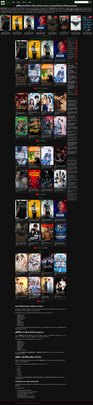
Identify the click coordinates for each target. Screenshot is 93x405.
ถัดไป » (46, 88)
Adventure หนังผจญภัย (72, 94)
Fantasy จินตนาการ (72, 54)
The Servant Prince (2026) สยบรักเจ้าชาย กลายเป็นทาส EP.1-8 (72, 128)
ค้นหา (90, 2)
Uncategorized (72, 92)
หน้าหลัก (8, 2)
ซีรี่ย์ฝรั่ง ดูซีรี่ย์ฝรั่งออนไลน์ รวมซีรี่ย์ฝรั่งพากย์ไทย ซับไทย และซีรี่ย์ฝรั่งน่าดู (72, 67)
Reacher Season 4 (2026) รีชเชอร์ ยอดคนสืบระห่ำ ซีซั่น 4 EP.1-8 (72, 113)
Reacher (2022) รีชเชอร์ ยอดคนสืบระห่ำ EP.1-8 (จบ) (72, 101)
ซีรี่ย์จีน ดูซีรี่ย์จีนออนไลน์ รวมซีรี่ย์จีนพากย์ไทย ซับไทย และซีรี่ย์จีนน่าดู (72, 72)
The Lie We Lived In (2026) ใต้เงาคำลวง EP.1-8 (72, 140)
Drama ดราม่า (72, 50)
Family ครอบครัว (72, 52)
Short (72, 90)
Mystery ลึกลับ (72, 58)
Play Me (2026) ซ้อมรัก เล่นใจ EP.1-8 (72, 121)
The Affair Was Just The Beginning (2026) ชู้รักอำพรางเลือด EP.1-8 (72, 124)
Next (50, 35)
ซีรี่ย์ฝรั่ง (29, 2)
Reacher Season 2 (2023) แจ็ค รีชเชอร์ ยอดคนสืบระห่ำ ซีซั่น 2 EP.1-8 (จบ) (72, 104)
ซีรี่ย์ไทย (18, 2)
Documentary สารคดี (72, 48)
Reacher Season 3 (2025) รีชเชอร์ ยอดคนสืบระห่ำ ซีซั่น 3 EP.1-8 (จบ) (72, 108)
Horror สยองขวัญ (72, 56)
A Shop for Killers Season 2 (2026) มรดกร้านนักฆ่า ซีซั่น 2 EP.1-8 (72, 148)
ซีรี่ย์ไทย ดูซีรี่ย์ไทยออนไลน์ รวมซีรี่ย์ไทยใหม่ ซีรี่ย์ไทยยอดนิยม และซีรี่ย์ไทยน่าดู (72, 87)
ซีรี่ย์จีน (13, 2)
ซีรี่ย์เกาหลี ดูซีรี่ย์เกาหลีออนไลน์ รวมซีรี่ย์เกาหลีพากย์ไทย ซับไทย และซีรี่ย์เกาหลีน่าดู (72, 78)
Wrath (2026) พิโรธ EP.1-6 (72, 137)
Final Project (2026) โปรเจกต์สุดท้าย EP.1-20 (72, 135)
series (72, 63)
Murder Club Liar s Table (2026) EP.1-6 (72, 132)
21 (43, 88)
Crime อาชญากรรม (72, 46)
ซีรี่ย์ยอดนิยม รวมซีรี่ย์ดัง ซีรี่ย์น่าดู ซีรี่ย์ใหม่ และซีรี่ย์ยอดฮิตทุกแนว (72, 82)
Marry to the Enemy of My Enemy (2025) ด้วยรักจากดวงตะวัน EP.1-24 (72, 152)
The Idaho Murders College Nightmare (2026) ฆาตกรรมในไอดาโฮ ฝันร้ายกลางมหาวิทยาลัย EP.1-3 (72, 144)
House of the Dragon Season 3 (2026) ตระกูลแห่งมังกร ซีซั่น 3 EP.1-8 (72, 117)
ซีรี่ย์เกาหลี (24, 2)
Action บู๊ (72, 41)
